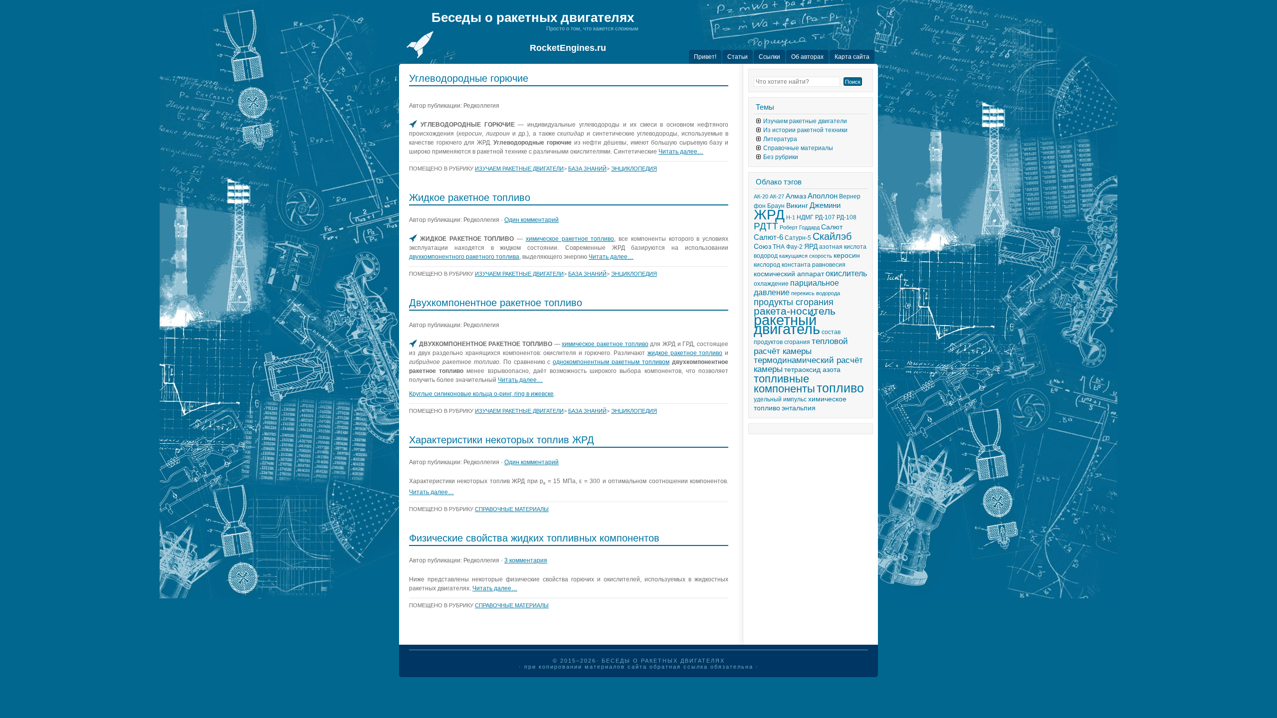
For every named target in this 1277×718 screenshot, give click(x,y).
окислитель (846, 273)
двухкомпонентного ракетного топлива (464, 256)
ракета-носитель (795, 311)
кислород (767, 264)
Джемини (825, 205)
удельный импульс (780, 399)
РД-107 (825, 217)
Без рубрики (780, 157)
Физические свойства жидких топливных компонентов (534, 538)
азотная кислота (842, 246)
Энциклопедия (634, 169)
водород (766, 255)
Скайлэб (832, 236)
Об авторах (807, 56)
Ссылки (769, 56)
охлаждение (771, 283)
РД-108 (846, 217)
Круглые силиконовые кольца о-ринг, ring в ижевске (481, 393)
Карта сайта (852, 56)
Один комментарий (531, 219)
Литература (780, 139)
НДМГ (805, 217)
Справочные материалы (512, 509)
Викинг (797, 205)
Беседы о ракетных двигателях (532, 17)
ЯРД (811, 246)
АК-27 (777, 196)
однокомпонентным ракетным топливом (611, 362)
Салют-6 (768, 237)
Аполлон (823, 196)
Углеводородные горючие (468, 78)
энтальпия (799, 408)
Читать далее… (680, 151)
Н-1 (790, 217)
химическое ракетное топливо (570, 238)
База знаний (587, 169)
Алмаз (796, 196)
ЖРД (769, 214)
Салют (832, 227)
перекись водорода (815, 293)
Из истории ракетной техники (805, 130)
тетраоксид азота (812, 369)
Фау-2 (794, 246)
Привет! (705, 56)
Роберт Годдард (800, 227)
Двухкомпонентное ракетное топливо (495, 302)
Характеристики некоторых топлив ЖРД (501, 439)
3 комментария (525, 560)
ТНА (779, 246)
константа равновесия (814, 264)
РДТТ (766, 226)
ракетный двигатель (787, 324)
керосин (847, 255)
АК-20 (761, 196)
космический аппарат (789, 274)
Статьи (737, 56)
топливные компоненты (784, 383)
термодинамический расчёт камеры (808, 364)
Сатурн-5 (798, 237)
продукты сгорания (794, 302)
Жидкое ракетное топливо (469, 197)
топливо (840, 388)
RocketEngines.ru (568, 48)
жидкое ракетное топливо (684, 353)
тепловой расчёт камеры (801, 346)
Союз (762, 246)
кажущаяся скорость (805, 256)
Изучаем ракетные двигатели (519, 169)
